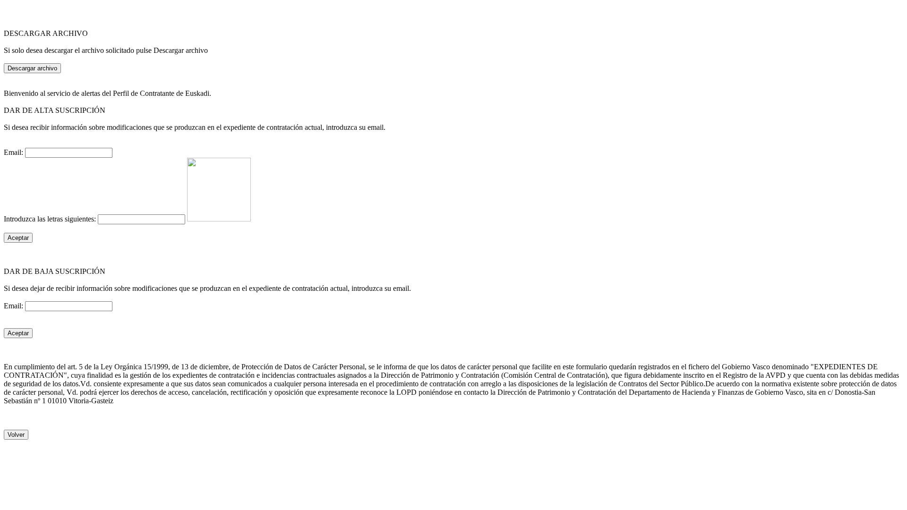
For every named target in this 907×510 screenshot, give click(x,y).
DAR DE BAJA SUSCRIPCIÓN (54, 271)
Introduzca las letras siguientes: (51, 219)
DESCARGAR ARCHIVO (46, 33)
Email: (14, 152)
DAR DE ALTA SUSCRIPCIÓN (54, 110)
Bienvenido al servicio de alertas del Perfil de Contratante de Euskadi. (107, 93)
